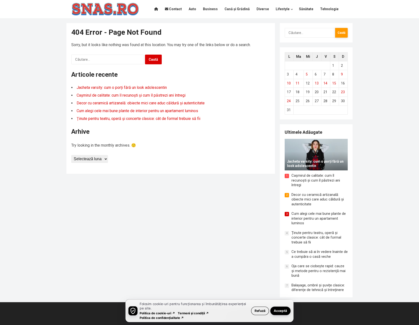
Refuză (260, 310)
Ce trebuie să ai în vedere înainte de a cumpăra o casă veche (319, 254)
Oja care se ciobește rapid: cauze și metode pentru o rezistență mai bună (318, 271)
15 (334, 83)
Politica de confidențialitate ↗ (162, 317)
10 (289, 83)
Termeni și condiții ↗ (193, 313)
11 (297, 83)
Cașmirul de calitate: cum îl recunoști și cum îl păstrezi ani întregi (131, 95)
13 (317, 83)
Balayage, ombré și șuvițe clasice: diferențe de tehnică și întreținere (318, 287)
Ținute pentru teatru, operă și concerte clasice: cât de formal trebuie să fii (138, 118)
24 (289, 101)
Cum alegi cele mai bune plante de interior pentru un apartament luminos (137, 110)
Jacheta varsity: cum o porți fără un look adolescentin (122, 87)
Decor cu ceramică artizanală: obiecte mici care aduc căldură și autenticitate (141, 103)
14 (325, 83)
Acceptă (280, 310)
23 (343, 92)
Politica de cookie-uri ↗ (157, 313)
